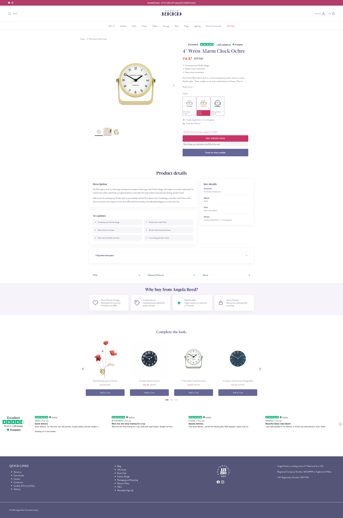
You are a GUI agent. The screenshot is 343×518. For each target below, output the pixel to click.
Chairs (144, 25)
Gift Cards (121, 469)
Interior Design (123, 476)
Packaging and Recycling (127, 479)
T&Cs (119, 486)
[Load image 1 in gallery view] (136, 84)
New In (112, 25)
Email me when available (215, 152)
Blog (119, 466)
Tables (155, 25)
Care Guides (19, 475)
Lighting (197, 25)
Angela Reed (20, 510)
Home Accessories (213, 25)
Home (82, 39)
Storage (166, 25)
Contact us (18, 482)
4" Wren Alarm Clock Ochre (97, 39)
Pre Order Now (215, 138)
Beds (177, 25)
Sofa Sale (231, 25)
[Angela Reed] (171, 13)
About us (17, 471)
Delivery (17, 489)
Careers (17, 478)
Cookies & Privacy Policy (24, 485)
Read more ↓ (188, 86)
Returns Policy (123, 483)
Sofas (134, 25)
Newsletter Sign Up (125, 490)
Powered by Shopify (31, 510)
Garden (123, 25)
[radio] (189, 106)
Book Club (121, 473)
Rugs (186, 25)
